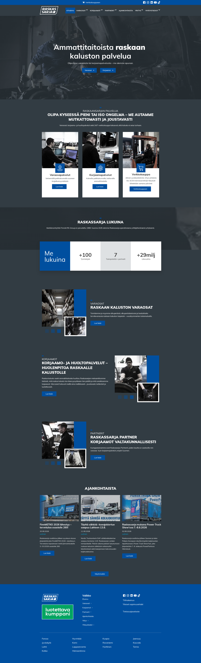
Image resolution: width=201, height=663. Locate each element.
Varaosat (81, 10)
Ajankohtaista (126, 10)
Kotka (44, 650)
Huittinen (107, 646)
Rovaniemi (108, 642)
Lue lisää (59, 186)
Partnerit (109, 10)
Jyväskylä (46, 642)
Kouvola (137, 642)
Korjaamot (95, 10)
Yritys (138, 10)
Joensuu (137, 638)
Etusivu (70, 10)
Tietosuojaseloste (131, 611)
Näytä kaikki (100, 574)
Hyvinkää (76, 638)
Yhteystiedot (151, 10)
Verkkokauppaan (93, 2)
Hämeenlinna (78, 650)
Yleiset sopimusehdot (133, 604)
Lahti (44, 646)
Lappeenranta (79, 646)
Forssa (45, 638)
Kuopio (106, 638)
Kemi (74, 642)
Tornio (136, 646)
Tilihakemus (128, 600)
